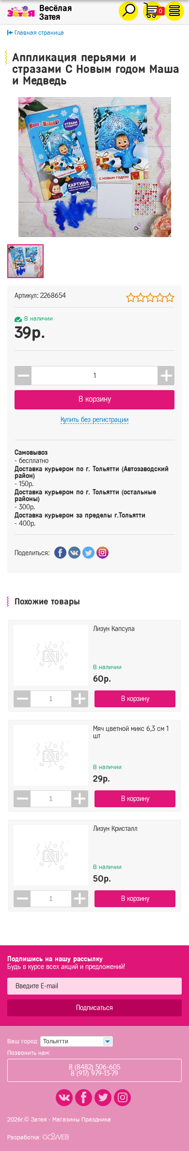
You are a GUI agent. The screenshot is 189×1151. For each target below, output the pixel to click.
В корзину (95, 399)
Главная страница (39, 32)
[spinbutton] (94, 375)
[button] (166, 375)
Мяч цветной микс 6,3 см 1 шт (131, 732)
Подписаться (94, 1007)
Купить (94, 419)
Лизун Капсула (114, 628)
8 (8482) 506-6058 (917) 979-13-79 (94, 1070)
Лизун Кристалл (115, 828)
